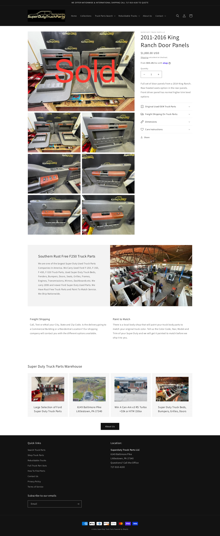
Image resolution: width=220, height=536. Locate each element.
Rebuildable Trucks (37, 460)
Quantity (144, 68)
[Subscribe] (78, 503)
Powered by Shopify (121, 529)
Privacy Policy (34, 481)
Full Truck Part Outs (37, 465)
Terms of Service (35, 486)
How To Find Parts (36, 471)
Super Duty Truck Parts (105, 529)
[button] (105, 16)
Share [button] (147, 137)
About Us (110, 426)
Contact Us (33, 476)
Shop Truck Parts (36, 455)
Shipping (144, 57)
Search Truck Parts (36, 450)
